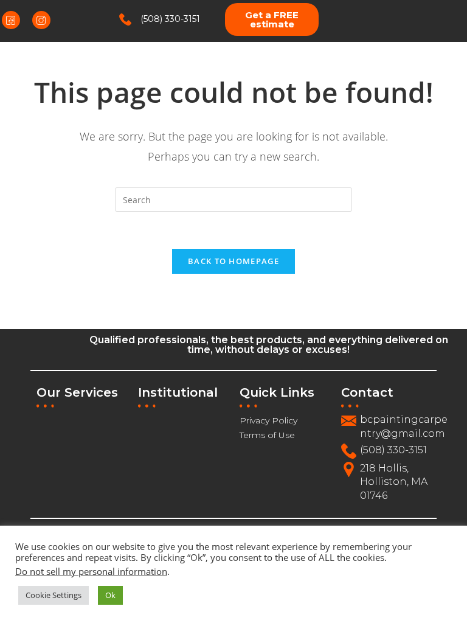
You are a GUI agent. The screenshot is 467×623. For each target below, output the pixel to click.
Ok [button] (110, 595)
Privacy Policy (268, 420)
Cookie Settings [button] (53, 595)
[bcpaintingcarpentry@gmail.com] (348, 420)
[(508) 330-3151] (125, 19)
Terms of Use (267, 435)
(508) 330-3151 (170, 18)
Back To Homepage (233, 261)
